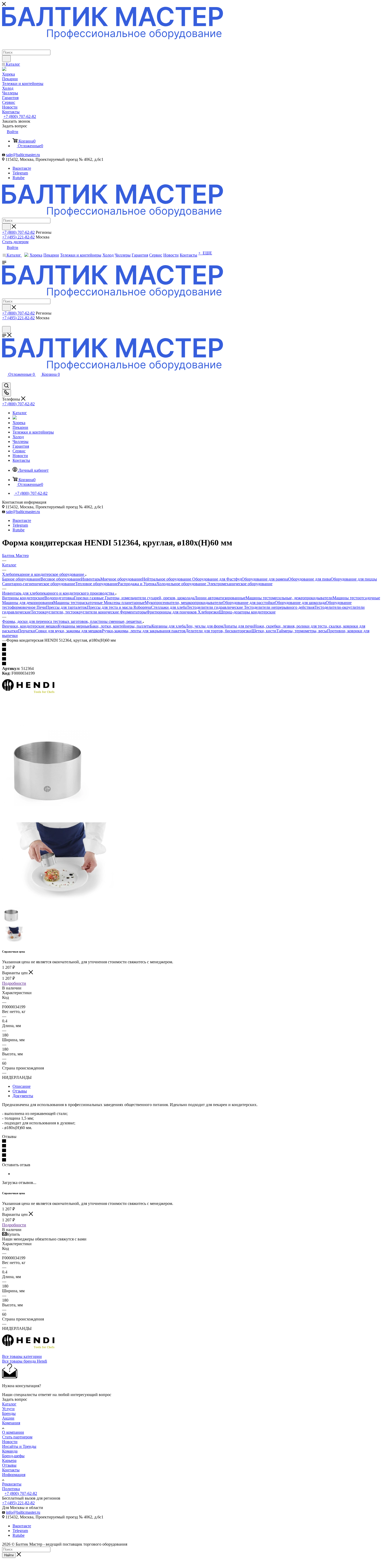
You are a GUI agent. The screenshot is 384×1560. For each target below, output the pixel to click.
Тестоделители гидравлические (215, 607)
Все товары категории (22, 1356)
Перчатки (26, 631)
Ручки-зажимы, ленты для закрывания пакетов (143, 631)
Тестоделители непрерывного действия (279, 607)
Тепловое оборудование (96, 584)
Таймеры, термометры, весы (301, 631)
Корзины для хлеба (168, 626)
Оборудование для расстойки (249, 602)
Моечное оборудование (121, 579)
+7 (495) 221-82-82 (18, 237)
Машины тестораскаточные (78, 602)
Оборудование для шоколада (300, 602)
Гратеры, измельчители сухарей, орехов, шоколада (149, 598)
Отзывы (20, 1091)
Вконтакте (22, 168)
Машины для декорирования (27, 602)
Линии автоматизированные (220, 598)
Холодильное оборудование (181, 584)
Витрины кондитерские (23, 598)
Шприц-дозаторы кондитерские (247, 612)
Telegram (20, 173)
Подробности (14, 983)
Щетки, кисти (264, 631)
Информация (13, 1474)
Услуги (8, 1409)
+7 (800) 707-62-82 (19, 116)
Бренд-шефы (13, 1456)
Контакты (11, 1470)
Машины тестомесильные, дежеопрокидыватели (289, 598)
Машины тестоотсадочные (356, 598)
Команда (10, 1451)
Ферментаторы (133, 612)
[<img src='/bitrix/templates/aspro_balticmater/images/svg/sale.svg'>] (15, 418)
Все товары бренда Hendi (24, 1361)
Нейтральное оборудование (167, 579)
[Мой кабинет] (4, 323)
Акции (8, 1418)
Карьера (9, 1460)
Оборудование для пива (309, 579)
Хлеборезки (208, 612)
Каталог (9, 1404)
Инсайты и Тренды (19, 1446)
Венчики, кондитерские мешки (30, 626)
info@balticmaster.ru (23, 1512)
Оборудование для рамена (265, 579)
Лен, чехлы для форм (204, 626)
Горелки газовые (89, 598)
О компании (13, 1432)
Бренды (9, 1413)
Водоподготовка (59, 598)
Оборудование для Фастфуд (217, 579)
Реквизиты (11, 1484)
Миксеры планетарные (124, 602)
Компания (11, 1423)
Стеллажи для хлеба (169, 607)
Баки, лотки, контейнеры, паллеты (121, 626)
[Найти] (6, 58)
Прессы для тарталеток (66, 607)
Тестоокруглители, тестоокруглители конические (75, 612)
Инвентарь (90, 579)
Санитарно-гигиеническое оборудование (38, 584)
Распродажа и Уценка (137, 584)
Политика (11, 1489)
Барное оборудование (21, 579)
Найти (9, 1555)
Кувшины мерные (74, 626)
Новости (10, 1441)
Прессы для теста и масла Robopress (119, 607)
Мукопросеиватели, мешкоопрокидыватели (184, 602)
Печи (41, 607)
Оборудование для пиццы (354, 579)
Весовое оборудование (60, 579)
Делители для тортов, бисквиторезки (218, 631)
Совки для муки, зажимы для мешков (68, 631)
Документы (23, 1096)
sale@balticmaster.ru (23, 154)
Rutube (19, 177)
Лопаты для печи (238, 626)
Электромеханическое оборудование (239, 584)
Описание (22, 1086)
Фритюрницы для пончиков (172, 612)
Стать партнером (17, 1437)
